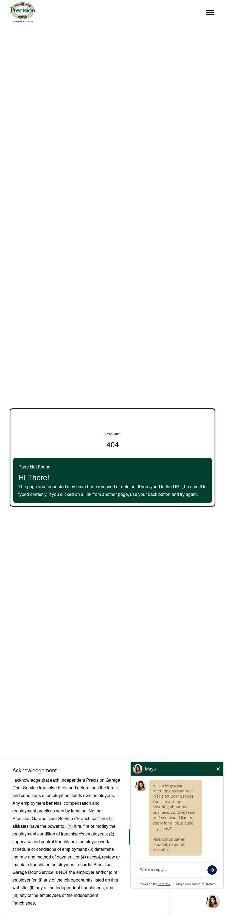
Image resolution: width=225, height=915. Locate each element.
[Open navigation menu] (210, 12)
